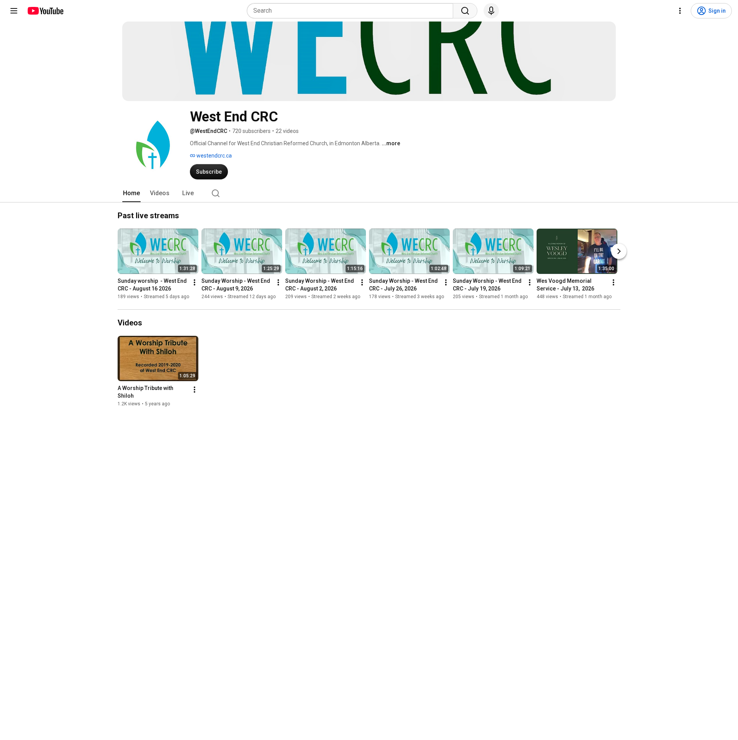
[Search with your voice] (491, 10)
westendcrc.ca (213, 156)
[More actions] (194, 282)
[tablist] (369, 193)
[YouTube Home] (45, 11)
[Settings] (680, 10)
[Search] (465, 10)
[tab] (131, 193)
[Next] (619, 251)
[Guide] (13, 10)
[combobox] (352, 10)
